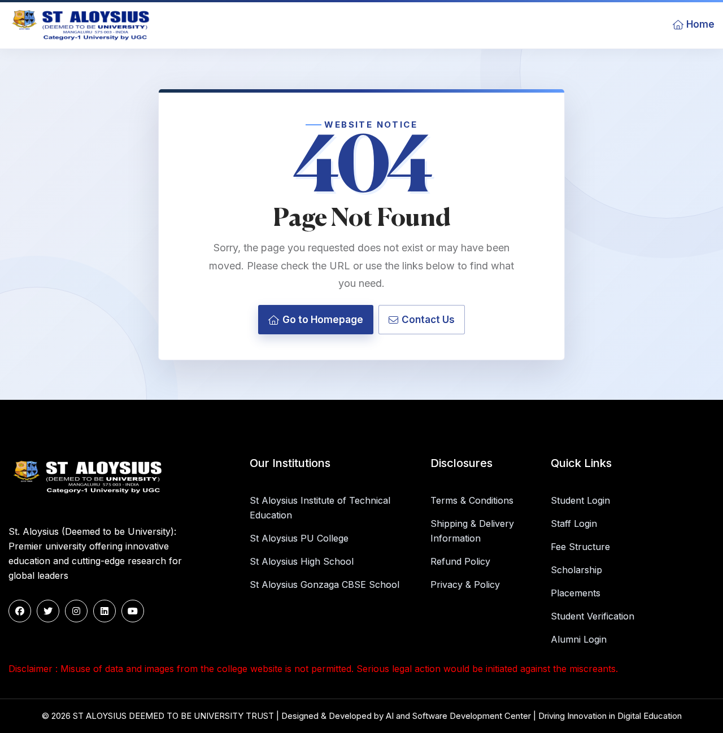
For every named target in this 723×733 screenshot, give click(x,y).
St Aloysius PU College (299, 538)
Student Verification (592, 616)
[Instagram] (76, 611)
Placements (575, 593)
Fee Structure (580, 546)
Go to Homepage (322, 319)
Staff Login (574, 523)
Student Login (580, 500)
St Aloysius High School (302, 561)
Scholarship (576, 569)
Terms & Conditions (471, 500)
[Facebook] (19, 611)
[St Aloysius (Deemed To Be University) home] (83, 24)
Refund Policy (460, 561)
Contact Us (428, 319)
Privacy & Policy (465, 584)
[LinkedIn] (104, 611)
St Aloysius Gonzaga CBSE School (324, 584)
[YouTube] (132, 611)
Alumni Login (579, 639)
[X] (48, 611)
